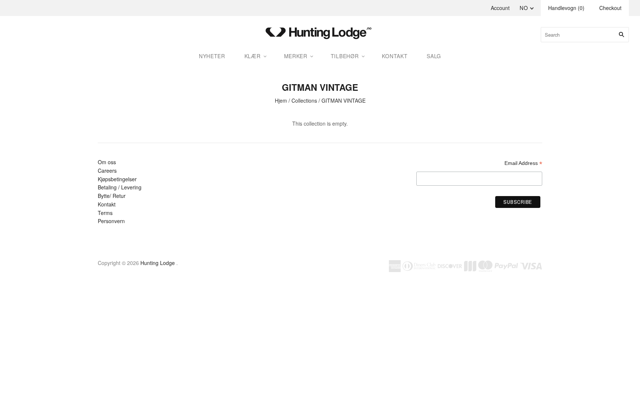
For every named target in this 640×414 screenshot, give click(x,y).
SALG (434, 56)
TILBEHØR (345, 56)
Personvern (111, 221)
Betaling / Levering (119, 187)
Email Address (523, 163)
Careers (107, 170)
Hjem (281, 100)
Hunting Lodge (157, 262)
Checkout (610, 7)
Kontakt (107, 204)
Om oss (107, 162)
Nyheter (212, 56)
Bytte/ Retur (112, 195)
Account (500, 7)
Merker (295, 56)
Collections (304, 100)
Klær (252, 56)
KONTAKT (394, 56)
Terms (105, 212)
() (566, 7)
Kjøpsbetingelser (117, 179)
